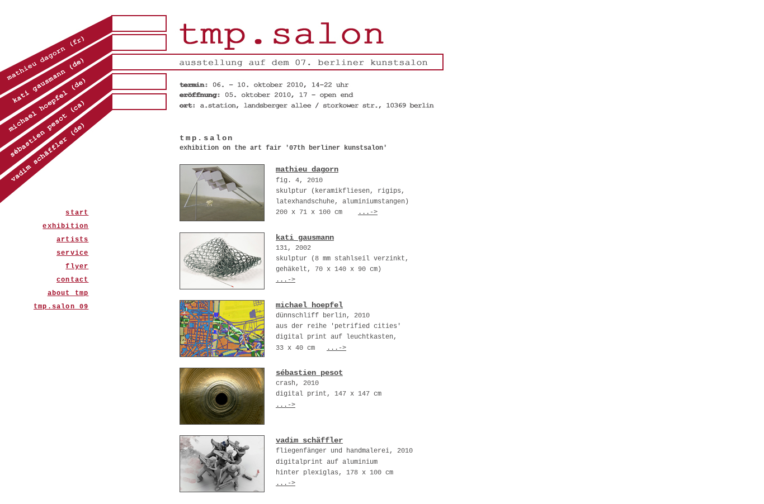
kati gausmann (305, 237)
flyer (76, 266)
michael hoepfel (309, 305)
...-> (368, 212)
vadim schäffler (309, 440)
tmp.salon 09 (61, 307)
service (72, 253)
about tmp (68, 293)
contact (72, 280)
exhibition (65, 226)
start (76, 213)
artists (72, 240)
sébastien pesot (309, 372)
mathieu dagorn (307, 169)
